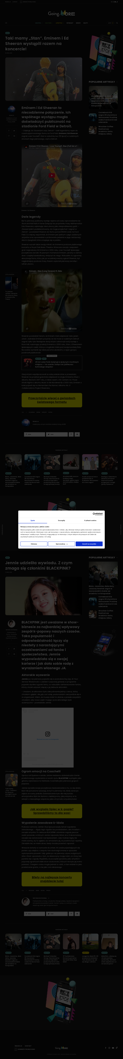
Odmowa (34, 544)
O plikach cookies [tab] (90, 520)
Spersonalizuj (60, 544)
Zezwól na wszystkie (89, 544)
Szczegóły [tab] (61, 520)
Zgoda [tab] (33, 520)
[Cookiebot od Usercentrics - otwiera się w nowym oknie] (94, 514)
